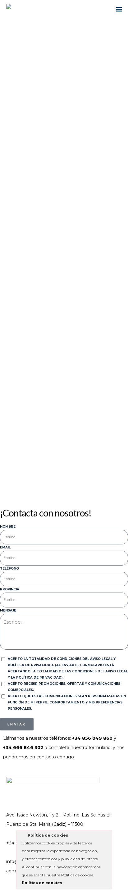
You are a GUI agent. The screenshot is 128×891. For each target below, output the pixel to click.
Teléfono (9, 568)
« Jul (7, 472)
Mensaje (8, 610)
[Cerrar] (106, 836)
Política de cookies (42, 882)
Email (5, 547)
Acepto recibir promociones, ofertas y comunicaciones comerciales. (64, 687)
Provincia (9, 589)
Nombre (8, 527)
